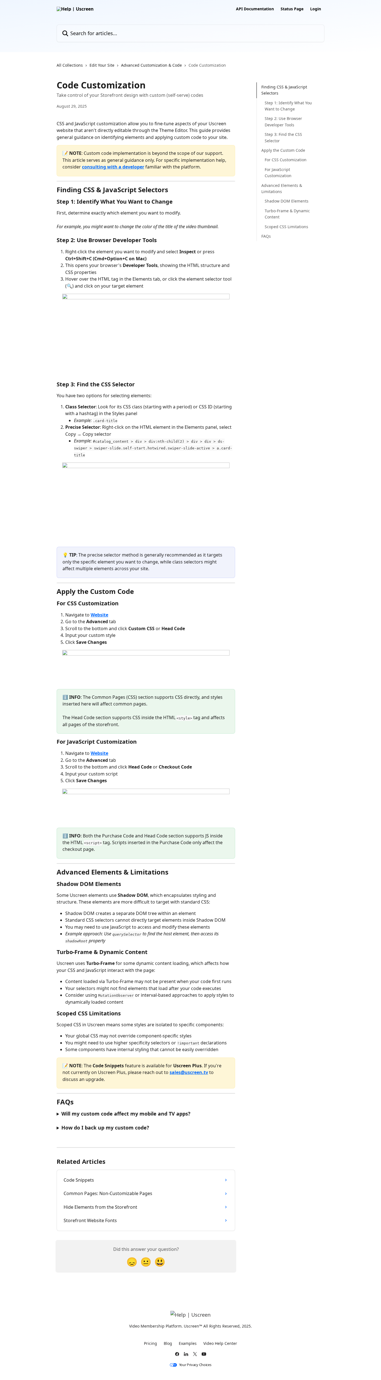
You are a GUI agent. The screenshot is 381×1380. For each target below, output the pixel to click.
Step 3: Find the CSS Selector (283, 137)
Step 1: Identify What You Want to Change (288, 106)
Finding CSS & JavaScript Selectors (284, 90)
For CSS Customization (286, 159)
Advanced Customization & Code (151, 65)
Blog (168, 1343)
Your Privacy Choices (195, 1365)
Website (99, 615)
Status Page (292, 9)
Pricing (150, 1343)
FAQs (266, 236)
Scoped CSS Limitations (286, 226)
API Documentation (255, 9)
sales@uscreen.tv (189, 1072)
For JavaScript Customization (278, 172)
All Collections (70, 65)
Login (315, 9)
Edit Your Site (102, 65)
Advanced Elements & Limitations (281, 188)
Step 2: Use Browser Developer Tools (283, 121)
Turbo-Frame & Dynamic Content (287, 214)
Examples (188, 1343)
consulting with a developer (113, 167)
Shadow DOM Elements (286, 201)
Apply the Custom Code (283, 150)
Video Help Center (220, 1343)
